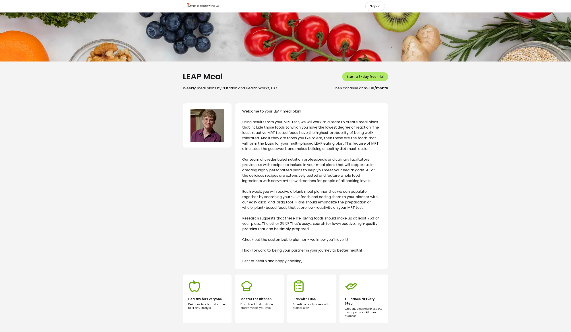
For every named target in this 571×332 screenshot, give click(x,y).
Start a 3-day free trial (365, 76)
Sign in (375, 6)
